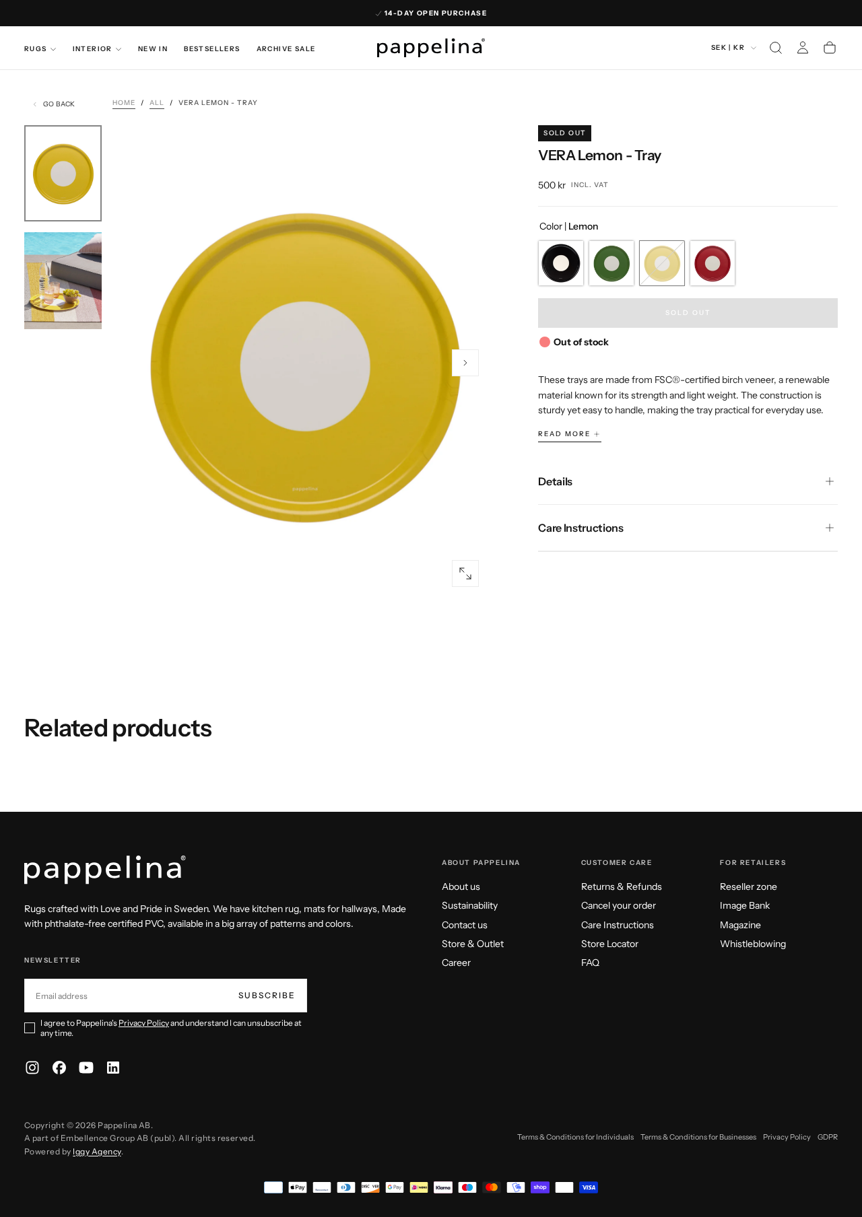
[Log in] (803, 48)
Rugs (35, 48)
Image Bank (745, 905)
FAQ (590, 963)
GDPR (828, 1137)
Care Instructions (617, 925)
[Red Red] (712, 263)
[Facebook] (59, 1067)
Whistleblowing (753, 944)
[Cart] (830, 48)
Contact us (465, 925)
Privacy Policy (144, 1023)
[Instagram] (32, 1067)
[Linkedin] (113, 1067)
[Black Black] (561, 263)
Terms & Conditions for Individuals (575, 1137)
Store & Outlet (473, 944)
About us (461, 886)
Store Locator (609, 944)
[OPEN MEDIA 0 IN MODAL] (465, 573)
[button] (776, 48)
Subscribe (267, 995)
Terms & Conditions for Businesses (698, 1137)
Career (456, 963)
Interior (92, 48)
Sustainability (470, 905)
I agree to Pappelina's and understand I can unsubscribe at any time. (171, 1028)
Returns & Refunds (621, 886)
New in (153, 48)
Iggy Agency (97, 1151)
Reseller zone (748, 886)
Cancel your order (618, 905)
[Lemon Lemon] (662, 263)
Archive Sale (286, 48)
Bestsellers (212, 48)
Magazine (740, 925)
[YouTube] (86, 1067)
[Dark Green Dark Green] (611, 263)
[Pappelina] (105, 870)
